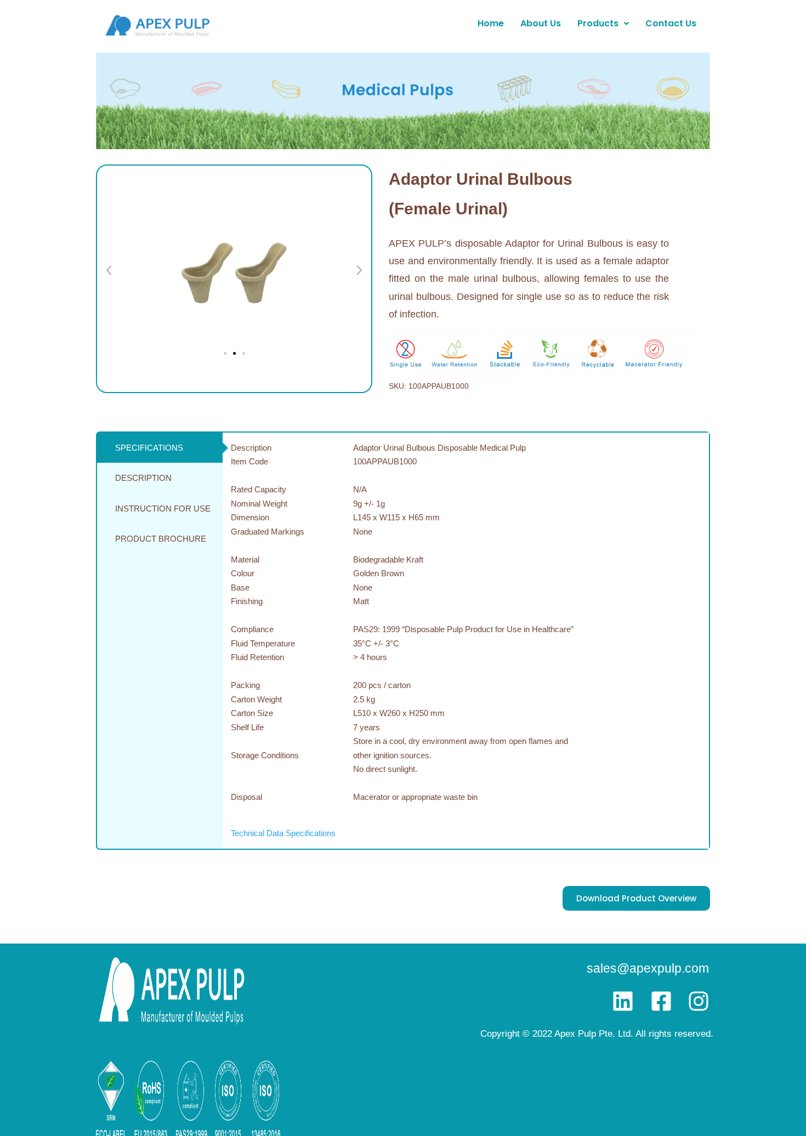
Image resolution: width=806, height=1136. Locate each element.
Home (491, 23)
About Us (540, 23)
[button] (603, 23)
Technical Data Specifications (283, 833)
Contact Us (670, 23)
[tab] (160, 448)
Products (597, 23)
